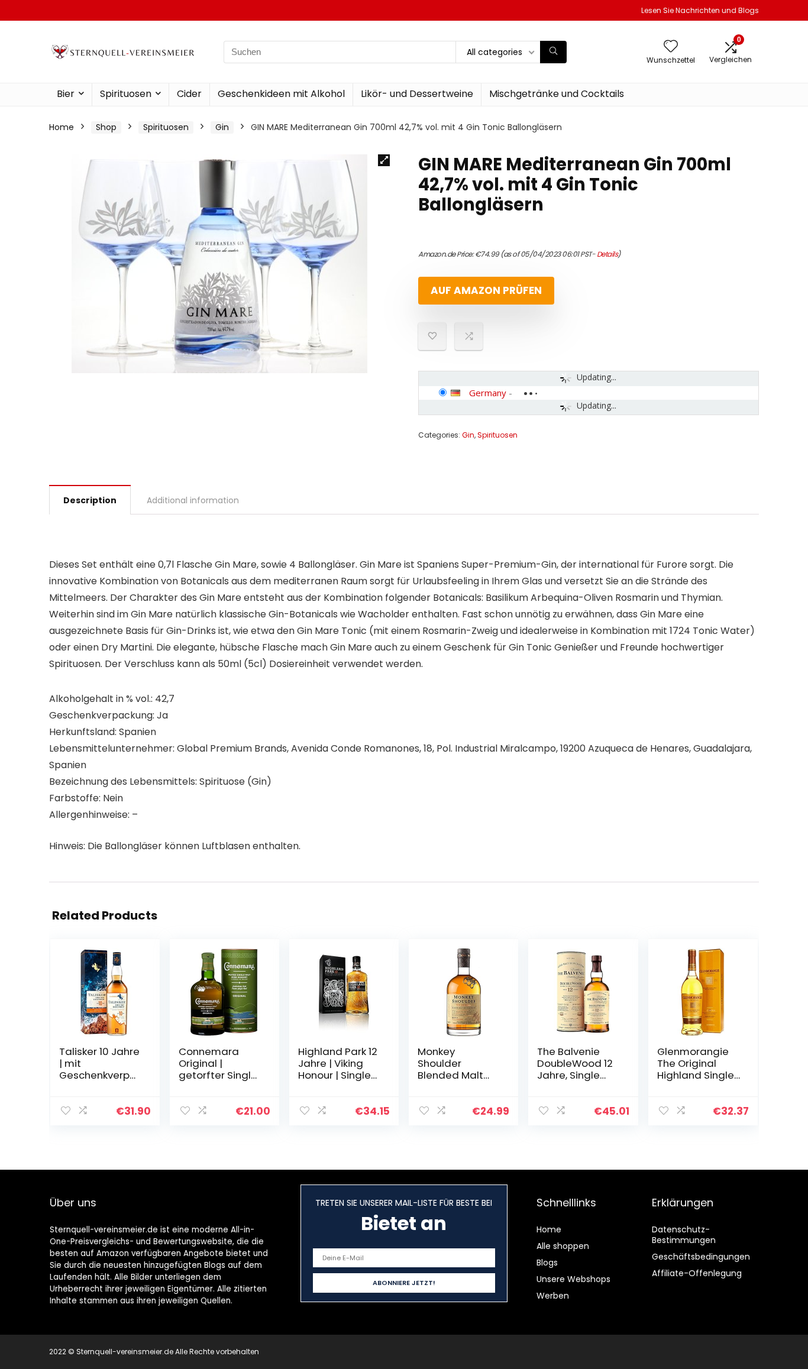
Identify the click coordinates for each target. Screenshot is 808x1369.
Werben (552, 1296)
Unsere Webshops (573, 1279)
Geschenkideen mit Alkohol (281, 94)
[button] (384, 160)
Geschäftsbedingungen (701, 1257)
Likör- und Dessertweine (417, 94)
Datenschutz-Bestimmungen (684, 1235)
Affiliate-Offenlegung (697, 1273)
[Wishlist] (671, 47)
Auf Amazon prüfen (486, 290)
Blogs (547, 1262)
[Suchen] (553, 52)
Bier (66, 94)
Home (61, 127)
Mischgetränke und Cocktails (556, 94)
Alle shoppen (562, 1246)
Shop (106, 127)
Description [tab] (90, 500)
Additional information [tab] (193, 500)
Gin (222, 127)
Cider (189, 94)
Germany (487, 393)
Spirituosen (125, 94)
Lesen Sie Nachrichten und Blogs (700, 10)
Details (607, 254)
